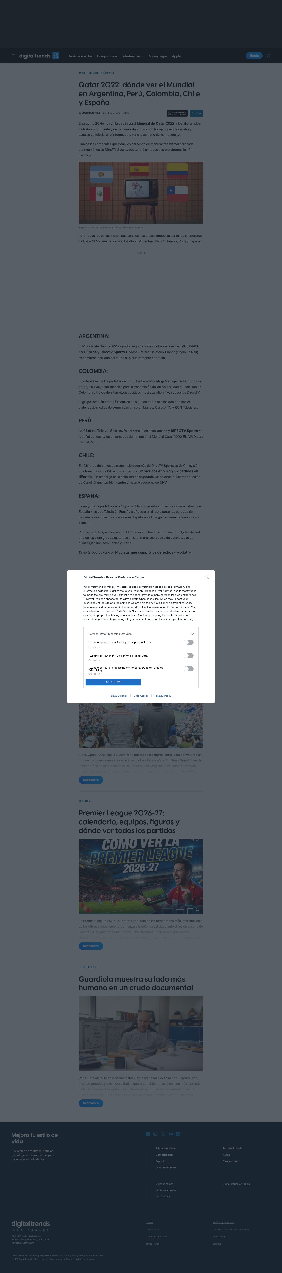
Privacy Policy (162, 695)
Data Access (141, 695)
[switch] (189, 642)
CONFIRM (113, 682)
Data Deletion (119, 695)
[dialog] (141, 636)
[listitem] (141, 634)
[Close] (207, 577)
